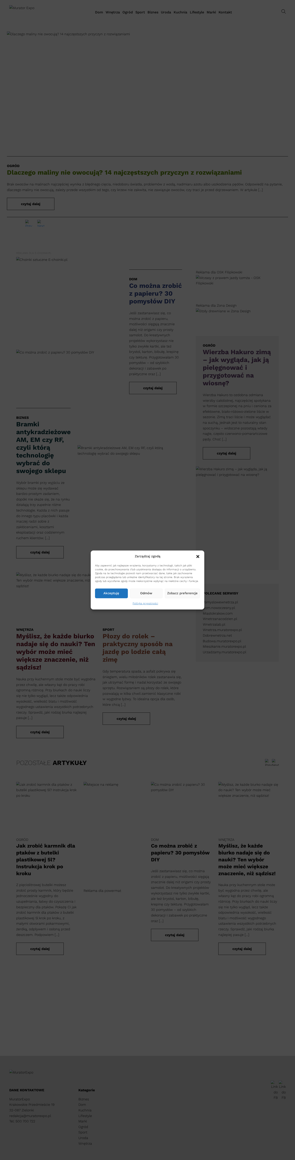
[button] (198, 556)
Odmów (146, 593)
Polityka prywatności (145, 603)
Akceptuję (111, 593)
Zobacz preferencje (182, 593)
